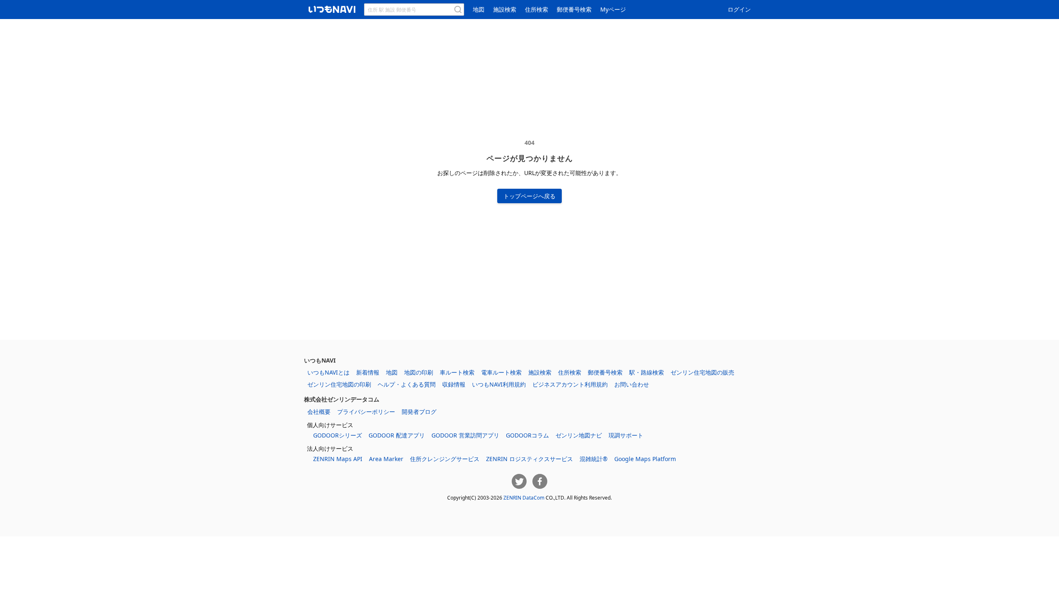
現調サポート (626, 435)
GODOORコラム (527, 435)
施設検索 (504, 9)
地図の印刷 (418, 372)
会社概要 (319, 412)
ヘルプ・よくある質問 (407, 384)
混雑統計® (594, 459)
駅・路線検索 (646, 372)
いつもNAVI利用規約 (499, 384)
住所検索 (536, 9)
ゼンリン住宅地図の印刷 (339, 384)
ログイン (739, 9)
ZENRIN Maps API (337, 459)
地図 (478, 9)
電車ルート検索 (501, 372)
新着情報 (367, 372)
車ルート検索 (457, 372)
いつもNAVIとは (328, 372)
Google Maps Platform (645, 459)
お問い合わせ (631, 384)
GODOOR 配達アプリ (397, 435)
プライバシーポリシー (366, 412)
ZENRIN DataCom (523, 497)
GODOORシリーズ (337, 435)
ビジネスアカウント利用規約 (570, 384)
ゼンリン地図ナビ (579, 435)
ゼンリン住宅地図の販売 (702, 372)
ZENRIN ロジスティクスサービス (529, 459)
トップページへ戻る (529, 196)
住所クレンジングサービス (444, 459)
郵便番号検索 (574, 9)
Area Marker (386, 459)
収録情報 (453, 384)
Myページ (613, 9)
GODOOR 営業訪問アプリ (465, 435)
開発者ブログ (419, 412)
